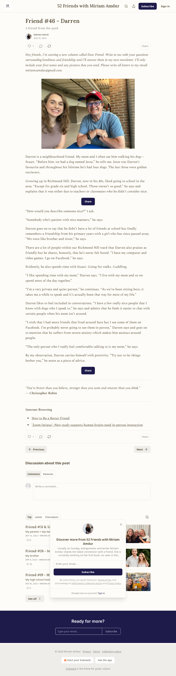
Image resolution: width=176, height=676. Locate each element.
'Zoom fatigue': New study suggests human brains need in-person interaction (87, 425)
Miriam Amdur (41, 35)
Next (140, 449)
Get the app (105, 660)
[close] (121, 524)
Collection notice (111, 651)
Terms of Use (104, 579)
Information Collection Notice (87, 583)
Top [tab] (29, 517)
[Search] (126, 6)
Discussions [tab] (51, 517)
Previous (38, 449)
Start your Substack (79, 660)
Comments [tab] (34, 474)
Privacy (87, 651)
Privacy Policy (114, 583)
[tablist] (40, 474)
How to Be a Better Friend (51, 418)
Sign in (165, 6)
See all (32, 598)
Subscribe (147, 6)
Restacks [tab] (48, 474)
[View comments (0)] (40, 46)
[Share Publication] (133, 6)
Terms (96, 651)
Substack (71, 668)
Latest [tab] (38, 517)
